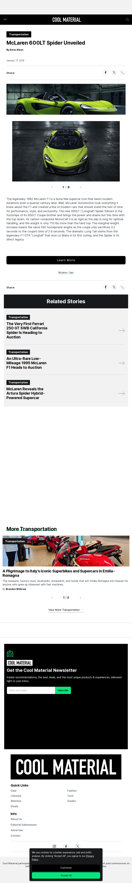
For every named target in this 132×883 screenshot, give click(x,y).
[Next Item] (80, 187)
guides (71, 801)
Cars (71, 272)
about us (16, 819)
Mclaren (62, 272)
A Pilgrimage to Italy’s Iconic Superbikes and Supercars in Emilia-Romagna (59, 573)
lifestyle (16, 795)
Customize (66, 867)
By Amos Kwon (14, 49)
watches (16, 801)
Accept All (66, 875)
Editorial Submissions (24, 824)
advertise (17, 830)
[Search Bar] (127, 20)
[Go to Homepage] (66, 20)
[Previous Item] (51, 187)
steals (14, 806)
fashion (72, 790)
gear (14, 790)
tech (70, 795)
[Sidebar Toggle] (5, 19)
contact (15, 835)
